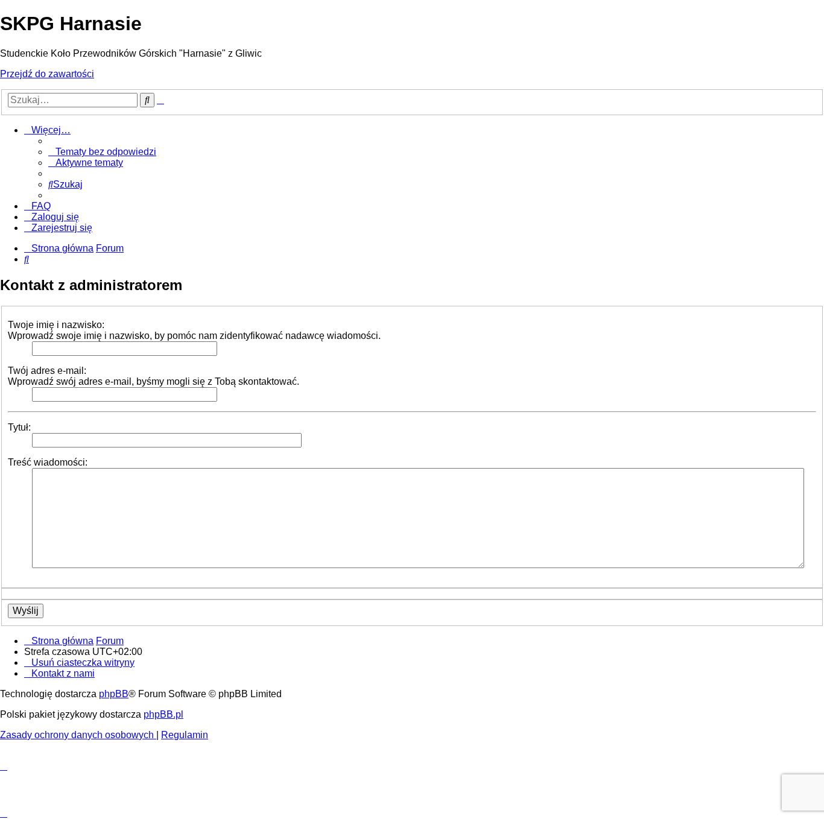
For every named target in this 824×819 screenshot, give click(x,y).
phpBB (113, 694)
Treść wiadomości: (47, 462)
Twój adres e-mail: (47, 370)
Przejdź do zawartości (47, 74)
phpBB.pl (163, 714)
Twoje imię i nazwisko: (56, 325)
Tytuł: (19, 427)
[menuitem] (102, 152)
